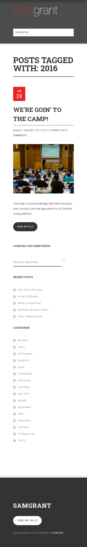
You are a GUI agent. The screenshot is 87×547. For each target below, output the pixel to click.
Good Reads (24, 387)
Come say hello (27, 520)
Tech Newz (23, 427)
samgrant (32, 505)
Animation (23, 340)
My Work (22, 400)
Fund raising (24, 380)
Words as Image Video (29, 303)
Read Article (25, 226)
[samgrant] (35, 10)
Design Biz (23, 360)
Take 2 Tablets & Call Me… (31, 316)
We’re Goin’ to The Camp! (30, 289)
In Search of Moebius (28, 296)
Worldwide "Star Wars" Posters (33, 309)
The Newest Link (26, 433)
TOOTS (21, 440)
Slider (21, 413)
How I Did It (23, 393)
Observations (24, 407)
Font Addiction (25, 373)
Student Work (24, 420)
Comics (21, 347)
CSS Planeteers (25, 353)
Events (55, 130)
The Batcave (57, 533)
